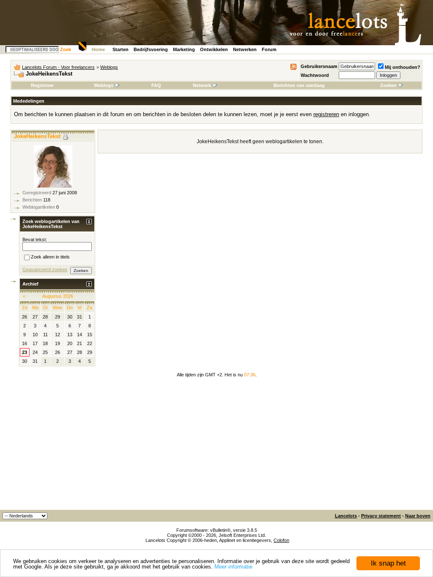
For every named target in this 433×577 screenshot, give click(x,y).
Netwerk (202, 85)
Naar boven (417, 515)
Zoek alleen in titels (50, 257)
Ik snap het (388, 563)
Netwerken (245, 49)
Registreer (42, 85)
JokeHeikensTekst (37, 136)
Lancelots (346, 515)
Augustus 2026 (57, 296)
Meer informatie (233, 566)
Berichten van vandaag (299, 85)
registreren (326, 114)
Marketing (184, 49)
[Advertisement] (216, 446)
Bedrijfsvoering (151, 49)
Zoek (65, 49)
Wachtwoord (315, 75)
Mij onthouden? (402, 67)
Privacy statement (381, 515)
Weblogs (109, 67)
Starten (120, 49)
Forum (269, 49)
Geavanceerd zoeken (44, 269)
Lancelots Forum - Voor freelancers (58, 67)
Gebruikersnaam (319, 66)
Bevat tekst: (34, 239)
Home (98, 49)
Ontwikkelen (214, 49)
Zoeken (388, 85)
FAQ (156, 85)
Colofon (281, 540)
